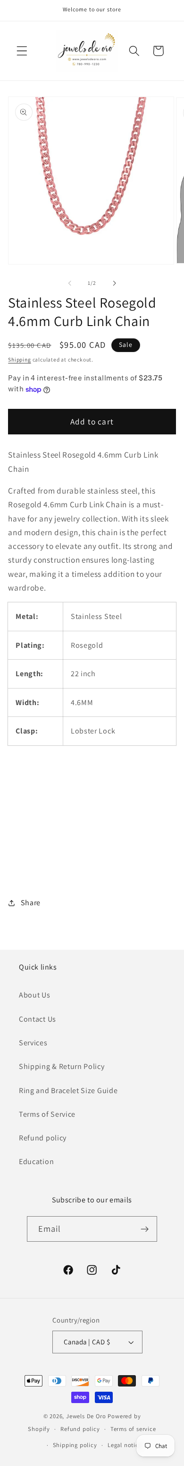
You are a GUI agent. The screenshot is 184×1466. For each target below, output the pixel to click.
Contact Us (37, 1019)
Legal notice (125, 1445)
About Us (34, 995)
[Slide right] (114, 283)
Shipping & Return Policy (62, 1066)
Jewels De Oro (87, 1416)
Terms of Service (47, 1114)
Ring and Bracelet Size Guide (68, 1090)
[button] (22, 51)
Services (33, 1043)
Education (36, 1161)
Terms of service (133, 1429)
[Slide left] (69, 283)
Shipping (19, 359)
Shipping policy (75, 1445)
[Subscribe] (145, 1229)
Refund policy (43, 1138)
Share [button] (31, 903)
